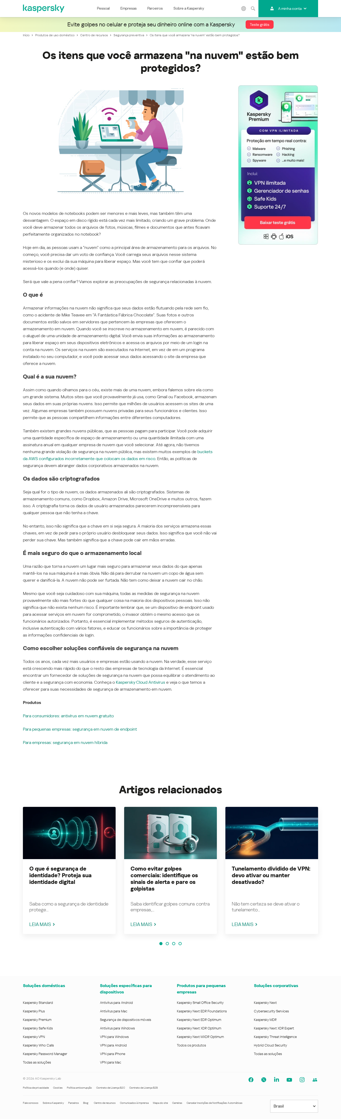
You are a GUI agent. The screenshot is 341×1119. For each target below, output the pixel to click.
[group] (69, 870)
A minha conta (290, 8)
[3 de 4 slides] (173, 943)
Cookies (58, 1087)
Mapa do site (160, 1102)
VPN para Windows (114, 1037)
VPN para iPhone (112, 1054)
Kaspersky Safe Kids (38, 1028)
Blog (85, 1102)
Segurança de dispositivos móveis (125, 1020)
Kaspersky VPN (34, 1037)
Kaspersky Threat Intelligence (275, 1037)
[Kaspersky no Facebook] (251, 1080)
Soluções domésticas (44, 985)
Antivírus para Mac (113, 1011)
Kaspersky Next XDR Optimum (199, 1028)
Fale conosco (30, 1102)
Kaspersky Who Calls (38, 1045)
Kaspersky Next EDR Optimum (199, 1020)
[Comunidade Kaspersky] (315, 1080)
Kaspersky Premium (37, 1020)
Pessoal (103, 8)
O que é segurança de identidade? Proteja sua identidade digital (60, 875)
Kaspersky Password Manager (45, 1054)
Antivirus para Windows (117, 1028)
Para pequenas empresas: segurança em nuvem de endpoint (80, 729)
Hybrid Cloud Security (270, 1045)
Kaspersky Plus (34, 1011)
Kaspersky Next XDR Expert (274, 1028)
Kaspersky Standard (38, 1003)
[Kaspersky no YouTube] (289, 1080)
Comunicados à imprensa (134, 1102)
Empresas (128, 8)
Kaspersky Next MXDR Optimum (200, 1037)
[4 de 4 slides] (180, 943)
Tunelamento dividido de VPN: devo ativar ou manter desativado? (271, 875)
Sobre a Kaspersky (188, 8)
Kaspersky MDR (265, 1020)
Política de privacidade (36, 1087)
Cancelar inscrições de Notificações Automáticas (214, 1102)
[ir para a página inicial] (44, 8)
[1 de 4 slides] (161, 943)
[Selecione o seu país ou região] (244, 8)
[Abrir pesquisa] (253, 8)
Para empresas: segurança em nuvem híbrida (65, 742)
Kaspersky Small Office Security (200, 1003)
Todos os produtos (191, 1045)
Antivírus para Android (116, 1003)
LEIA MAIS (40, 924)
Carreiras (177, 1102)
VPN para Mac (110, 1062)
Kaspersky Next (265, 1003)
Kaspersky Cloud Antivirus (140, 682)
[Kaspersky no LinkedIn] (276, 1080)
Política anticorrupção (79, 1087)
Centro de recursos (105, 1102)
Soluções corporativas (276, 985)
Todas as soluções (37, 1062)
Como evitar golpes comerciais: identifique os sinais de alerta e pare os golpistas (164, 879)
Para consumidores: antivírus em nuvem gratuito (68, 715)
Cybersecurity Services (271, 1011)
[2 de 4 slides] (167, 943)
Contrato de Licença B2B (143, 1087)
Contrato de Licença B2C (110, 1087)
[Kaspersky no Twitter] (264, 1080)
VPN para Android (113, 1045)
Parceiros (155, 8)
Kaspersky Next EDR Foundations (202, 1011)
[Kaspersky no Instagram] (302, 1080)
